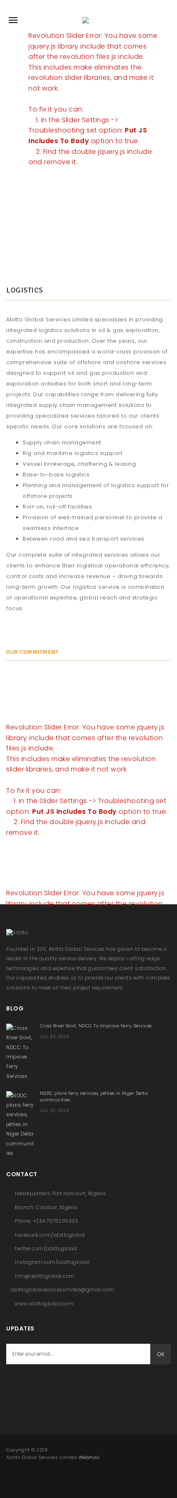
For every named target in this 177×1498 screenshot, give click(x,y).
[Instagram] (76, 1385)
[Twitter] (35, 1385)
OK (160, 1354)
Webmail (89, 1457)
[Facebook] (14, 1385)
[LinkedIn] (55, 1385)
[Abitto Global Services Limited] (88, 20)
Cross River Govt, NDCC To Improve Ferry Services (96, 1026)
